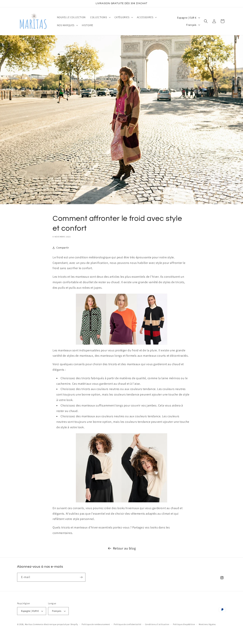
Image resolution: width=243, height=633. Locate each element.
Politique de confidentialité (127, 624)
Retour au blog (124, 548)
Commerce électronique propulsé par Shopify (55, 624)
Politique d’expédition (184, 624)
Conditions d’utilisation (157, 624)
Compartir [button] (62, 247)
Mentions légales (207, 624)
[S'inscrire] (81, 577)
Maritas (29, 624)
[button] (100, 17)
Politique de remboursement (96, 624)
